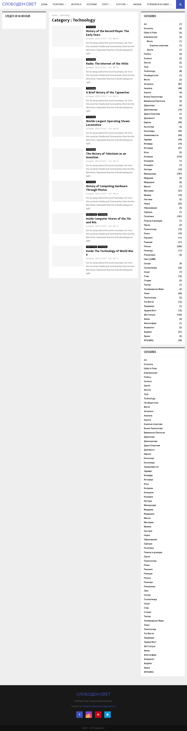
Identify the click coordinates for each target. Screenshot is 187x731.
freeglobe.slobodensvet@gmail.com (99, 706)
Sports (150, 50)
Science (148, 58)
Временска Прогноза (154, 101)
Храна (147, 336)
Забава (137, 4)
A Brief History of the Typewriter (107, 92)
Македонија (150, 174)
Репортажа (149, 255)
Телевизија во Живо (158, 4)
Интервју (76, 4)
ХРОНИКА (149, 340)
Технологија (150, 297)
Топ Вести (149, 302)
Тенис (147, 293)
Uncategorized (151, 75)
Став (146, 276)
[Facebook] (79, 714)
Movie (150, 41)
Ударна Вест (150, 310)
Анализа (148, 88)
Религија (148, 250)
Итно (146, 152)
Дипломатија (150, 109)
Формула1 (149, 327)
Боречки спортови (159, 45)
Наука (147, 203)
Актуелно (148, 84)
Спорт (105, 4)
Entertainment (150, 37)
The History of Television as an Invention (106, 155)
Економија (149, 131)
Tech (146, 67)
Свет (146, 259)
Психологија (150, 229)
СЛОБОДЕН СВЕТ (19, 4)
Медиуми (148, 178)
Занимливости (151, 135)
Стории (147, 280)
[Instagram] (89, 714)
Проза (147, 225)
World (147, 79)
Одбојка (148, 212)
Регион (147, 246)
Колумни (92, 4)
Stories (147, 62)
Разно (147, 233)
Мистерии (149, 191)
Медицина (149, 182)
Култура (121, 4)
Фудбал (148, 332)
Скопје (147, 263)
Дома (44, 4)
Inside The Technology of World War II (109, 253)
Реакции (148, 242)
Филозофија (150, 323)
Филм (147, 319)
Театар (147, 285)
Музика (147, 195)
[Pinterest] (98, 714)
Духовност (149, 118)
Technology (91, 27)
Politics (147, 54)
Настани (148, 199)
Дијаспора (149, 105)
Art (145, 24)
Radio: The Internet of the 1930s (107, 63)
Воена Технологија (153, 97)
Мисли (147, 186)
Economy (148, 28)
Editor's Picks (91, 214)
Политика (58, 4)
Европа (147, 122)
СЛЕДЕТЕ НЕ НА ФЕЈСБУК (17, 16)
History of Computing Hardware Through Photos (107, 188)
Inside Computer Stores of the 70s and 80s (108, 220)
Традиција (149, 306)
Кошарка (148, 165)
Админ (91, 39)
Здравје (148, 139)
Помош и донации (153, 221)
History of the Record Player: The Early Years (107, 33)
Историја (148, 148)
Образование (150, 208)
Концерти (149, 161)
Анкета (147, 92)
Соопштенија (150, 268)
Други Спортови (152, 114)
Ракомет (148, 238)
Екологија (149, 127)
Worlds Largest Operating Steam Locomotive (108, 123)
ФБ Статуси (149, 315)
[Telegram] (107, 714)
